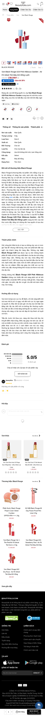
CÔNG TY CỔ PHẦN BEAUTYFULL (22, 691)
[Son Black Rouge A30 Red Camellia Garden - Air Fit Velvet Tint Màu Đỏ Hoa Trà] (21, 109)
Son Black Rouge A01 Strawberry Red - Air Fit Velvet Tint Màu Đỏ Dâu (33, 542)
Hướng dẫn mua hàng (9, 647)
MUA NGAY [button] (34, 712)
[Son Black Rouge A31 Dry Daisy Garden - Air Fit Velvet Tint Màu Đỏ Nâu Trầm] (13, 109)
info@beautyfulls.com (31, 703)
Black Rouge (8, 67)
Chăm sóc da (26, 10)
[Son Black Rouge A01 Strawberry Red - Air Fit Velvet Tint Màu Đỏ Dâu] (33, 529)
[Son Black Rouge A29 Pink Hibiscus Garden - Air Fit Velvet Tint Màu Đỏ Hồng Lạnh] (29, 109)
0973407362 (14, 703)
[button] (8, 4)
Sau (39, 67)
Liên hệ (4, 633)
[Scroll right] (42, 127)
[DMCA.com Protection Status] (11, 618)
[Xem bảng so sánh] (42, 118)
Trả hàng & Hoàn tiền (31, 646)
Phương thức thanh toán (32, 636)
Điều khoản (6, 637)
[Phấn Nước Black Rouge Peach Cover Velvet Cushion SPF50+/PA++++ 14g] (11, 495)
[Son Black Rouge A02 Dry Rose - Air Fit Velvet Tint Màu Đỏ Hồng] (11, 559)
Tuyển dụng (6, 640)
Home (5, 10)
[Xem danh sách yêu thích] (38, 118)
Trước (33, 67)
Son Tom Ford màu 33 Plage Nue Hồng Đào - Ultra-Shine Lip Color (11, 465)
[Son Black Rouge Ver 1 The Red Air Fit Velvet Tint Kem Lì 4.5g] (11, 529)
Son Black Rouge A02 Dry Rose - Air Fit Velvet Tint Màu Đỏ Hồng (11, 571)
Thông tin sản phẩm (20, 127)
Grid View (7, 104)
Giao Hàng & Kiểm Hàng (32, 643)
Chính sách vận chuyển (32, 639)
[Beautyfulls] (3, 15)
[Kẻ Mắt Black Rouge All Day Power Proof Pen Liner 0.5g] (33, 495)
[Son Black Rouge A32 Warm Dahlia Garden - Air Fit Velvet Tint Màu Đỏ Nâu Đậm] (5, 109)
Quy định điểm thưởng (10, 644)
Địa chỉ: (5, 693)
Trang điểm (14, 10)
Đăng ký (37, 673)
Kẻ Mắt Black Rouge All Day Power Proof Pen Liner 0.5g (33, 510)
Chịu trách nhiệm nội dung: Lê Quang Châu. (20, 701)
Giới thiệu (5, 630)
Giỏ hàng (21, 712)
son (11, 197)
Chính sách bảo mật (31, 650)
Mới (8, 20)
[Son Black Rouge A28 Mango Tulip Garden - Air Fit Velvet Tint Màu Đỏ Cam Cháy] (37, 109)
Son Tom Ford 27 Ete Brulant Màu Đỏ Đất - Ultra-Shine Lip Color (33, 465)
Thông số (7, 127)
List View (16, 104)
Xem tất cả (35, 435)
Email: (21, 703)
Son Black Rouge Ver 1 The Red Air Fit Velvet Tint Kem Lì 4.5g (11, 542)
